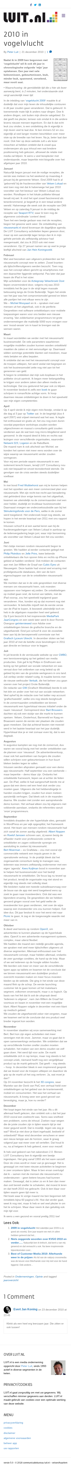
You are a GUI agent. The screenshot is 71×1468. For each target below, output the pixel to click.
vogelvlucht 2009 (35, 100)
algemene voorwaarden (17, 1438)
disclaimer (9, 1433)
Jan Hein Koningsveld (39, 249)
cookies (8, 1427)
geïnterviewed (23, 623)
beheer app (10, 1443)
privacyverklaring (13, 1422)
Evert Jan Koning (25, 1309)
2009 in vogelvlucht (23, 1227)
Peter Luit (26, 1366)
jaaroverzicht (11, 1280)
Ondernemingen (24, 1276)
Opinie (39, 1276)
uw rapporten (11, 1448)
